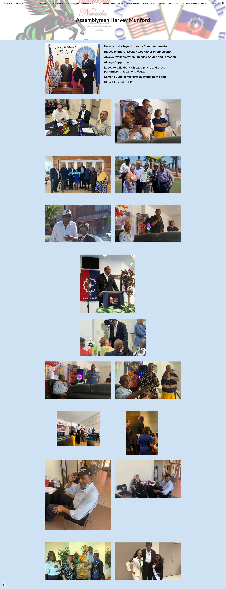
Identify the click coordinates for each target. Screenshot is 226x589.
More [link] (214, 3)
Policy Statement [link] (158, 3)
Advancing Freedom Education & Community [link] (80, 3)
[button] (223, 3)
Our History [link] (173, 3)
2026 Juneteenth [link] (56, 3)
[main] (113, 20)
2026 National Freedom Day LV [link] (110, 3)
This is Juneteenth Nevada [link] (137, 3)
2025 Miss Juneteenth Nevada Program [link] (195, 3)
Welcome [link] (42, 3)
